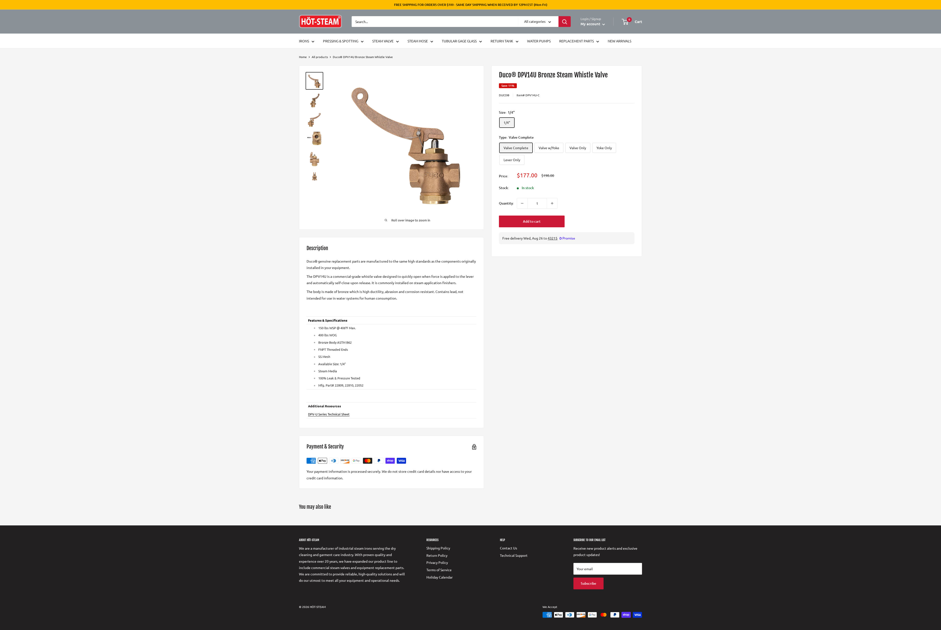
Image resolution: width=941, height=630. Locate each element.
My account (591, 23)
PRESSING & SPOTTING (340, 41)
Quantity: (506, 203)
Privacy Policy (437, 562)
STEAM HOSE (418, 41)
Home (303, 57)
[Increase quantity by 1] (552, 203)
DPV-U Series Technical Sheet (328, 414)
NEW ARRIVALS (619, 41)
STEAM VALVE (383, 41)
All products (320, 57)
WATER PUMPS (539, 41)
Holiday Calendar (439, 577)
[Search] (564, 21)
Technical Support (514, 555)
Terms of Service (439, 570)
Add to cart (532, 221)
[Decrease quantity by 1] (522, 203)
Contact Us (508, 548)
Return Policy (436, 555)
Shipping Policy (438, 548)
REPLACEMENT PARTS (576, 41)
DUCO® (504, 95)
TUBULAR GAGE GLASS (459, 41)
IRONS (304, 41)
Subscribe (588, 583)
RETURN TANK (502, 41)
